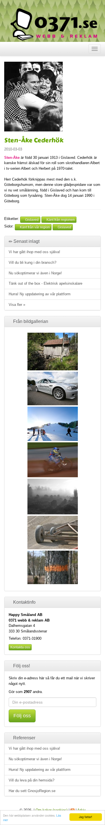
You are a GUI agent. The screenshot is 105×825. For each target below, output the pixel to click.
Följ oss (22, 715)
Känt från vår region (34, 227)
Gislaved (31, 220)
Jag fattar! (85, 817)
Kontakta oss (20, 647)
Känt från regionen (60, 220)
